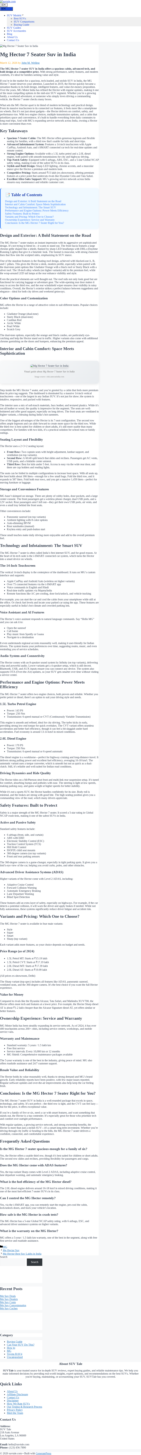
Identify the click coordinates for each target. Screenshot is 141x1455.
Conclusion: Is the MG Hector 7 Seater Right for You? (34, 222)
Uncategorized (15, 1357)
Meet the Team (15, 1413)
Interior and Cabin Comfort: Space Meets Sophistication (35, 204)
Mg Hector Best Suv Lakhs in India (22, 1253)
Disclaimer (13, 1400)
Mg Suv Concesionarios (13, 1305)
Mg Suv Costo (8, 1302)
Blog (9, 33)
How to (11, 1347)
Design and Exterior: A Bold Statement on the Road (33, 201)
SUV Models (14, 15)
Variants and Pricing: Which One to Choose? (29, 216)
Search (3, 1256)
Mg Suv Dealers (9, 1299)
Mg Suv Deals (8, 1296)
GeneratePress (43, 1453)
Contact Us (13, 40)
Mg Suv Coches (9, 1308)
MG (5, 1246)
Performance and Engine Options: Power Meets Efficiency (37, 210)
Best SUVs (20, 18)
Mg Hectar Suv (11, 1250)
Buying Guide (21, 24)
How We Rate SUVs (18, 1403)
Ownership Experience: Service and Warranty (30, 219)
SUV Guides (14, 27)
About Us (12, 37)
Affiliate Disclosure (17, 1394)
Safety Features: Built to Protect (22, 213)
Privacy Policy (15, 1409)
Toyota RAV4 (14, 1354)
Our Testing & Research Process (24, 1406)
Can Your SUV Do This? (20, 1344)
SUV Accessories (16, 30)
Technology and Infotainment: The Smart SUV (30, 207)
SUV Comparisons (24, 21)
